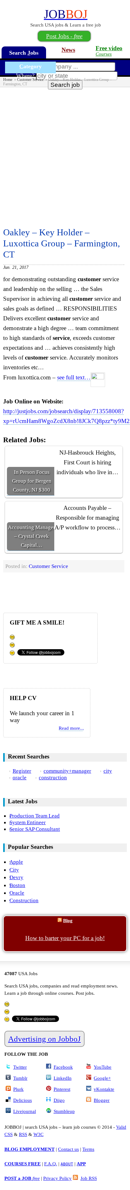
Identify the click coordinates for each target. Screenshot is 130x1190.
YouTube (102, 1067)
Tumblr (20, 1078)
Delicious (22, 1100)
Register (22, 771)
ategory (30, 66)
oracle (20, 777)
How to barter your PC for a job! (65, 938)
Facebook (63, 1067)
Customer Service (30, 79)
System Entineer (27, 822)
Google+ (102, 1078)
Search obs (23, 53)
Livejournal (24, 1111)
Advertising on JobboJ (44, 1039)
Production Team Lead (34, 815)
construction (53, 777)
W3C (38, 1134)
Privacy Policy (57, 1178)
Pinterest (62, 1089)
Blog (68, 920)
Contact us (68, 1149)
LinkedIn (63, 1078)
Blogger (101, 1100)
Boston (17, 885)
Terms (88, 1149)
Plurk (18, 1089)
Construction (23, 900)
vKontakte (104, 1089)
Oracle (16, 893)
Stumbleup (64, 1111)
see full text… (74, 377)
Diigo (59, 1100)
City (14, 870)
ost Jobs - (64, 36)
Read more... (71, 728)
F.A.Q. (50, 1163)
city (107, 771)
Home (7, 79)
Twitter (20, 1067)
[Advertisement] (65, 155)
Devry (16, 877)
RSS (23, 1134)
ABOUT (67, 1164)
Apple (16, 862)
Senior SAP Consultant (34, 829)
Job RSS (88, 1178)
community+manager (67, 771)
